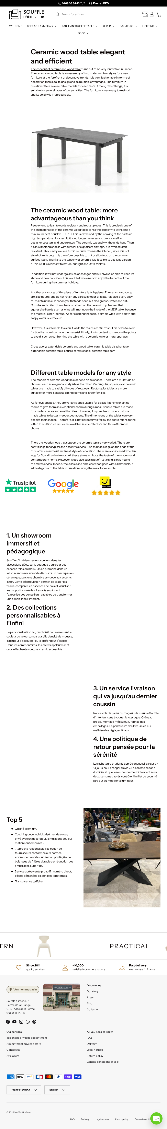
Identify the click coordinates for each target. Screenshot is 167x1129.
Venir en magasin (25, 989)
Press (90, 997)
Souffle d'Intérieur (23, 1112)
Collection (93, 1009)
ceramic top (89, 442)
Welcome (15, 25)
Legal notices (95, 1049)
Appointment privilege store (24, 1043)
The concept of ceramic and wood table (56, 69)
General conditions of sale (103, 1061)
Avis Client (13, 1055)
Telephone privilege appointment (27, 1037)
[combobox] (92, 14)
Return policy (95, 1055)
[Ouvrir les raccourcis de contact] (156, 1118)
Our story (92, 991)
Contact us (13, 1049)
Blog (89, 1003)
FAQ (89, 1037)
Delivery (92, 1043)
